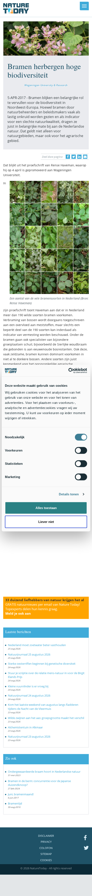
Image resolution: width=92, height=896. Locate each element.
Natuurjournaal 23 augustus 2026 (29, 736)
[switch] (81, 450)
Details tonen (69, 494)
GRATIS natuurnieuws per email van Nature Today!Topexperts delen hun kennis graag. (42, 609)
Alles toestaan (46, 507)
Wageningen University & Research (46, 85)
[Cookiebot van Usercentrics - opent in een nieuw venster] (68, 370)
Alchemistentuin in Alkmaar (25, 727)
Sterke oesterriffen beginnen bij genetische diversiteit (42, 664)
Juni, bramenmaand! (21, 794)
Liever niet (46, 522)
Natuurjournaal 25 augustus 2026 (29, 654)
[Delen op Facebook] (68, 157)
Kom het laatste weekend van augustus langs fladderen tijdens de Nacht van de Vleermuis (43, 707)
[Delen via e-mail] (85, 157)
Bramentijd (15, 803)
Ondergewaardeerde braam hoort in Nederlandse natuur (44, 771)
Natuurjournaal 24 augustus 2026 (29, 695)
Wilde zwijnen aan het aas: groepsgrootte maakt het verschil (46, 718)
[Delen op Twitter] (73, 157)
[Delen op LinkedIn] (79, 157)
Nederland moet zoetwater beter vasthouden (37, 645)
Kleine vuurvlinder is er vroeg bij (28, 686)
